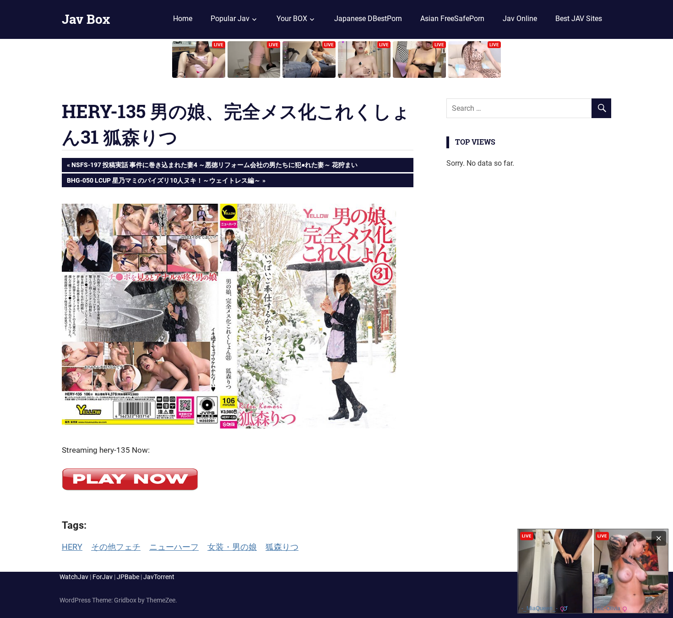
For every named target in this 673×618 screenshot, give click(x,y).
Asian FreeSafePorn (452, 18)
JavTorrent (158, 576)
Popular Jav (230, 18)
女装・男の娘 (232, 547)
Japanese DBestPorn (368, 18)
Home (182, 18)
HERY (72, 547)
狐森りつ (282, 547)
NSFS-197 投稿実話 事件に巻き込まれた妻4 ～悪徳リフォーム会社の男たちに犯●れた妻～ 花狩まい (214, 166)
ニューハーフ (174, 547)
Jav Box (86, 19)
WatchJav (74, 576)
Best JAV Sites (578, 18)
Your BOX (292, 18)
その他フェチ (116, 547)
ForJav (102, 576)
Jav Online (520, 18)
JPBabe (128, 576)
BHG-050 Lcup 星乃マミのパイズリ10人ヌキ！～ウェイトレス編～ (163, 182)
